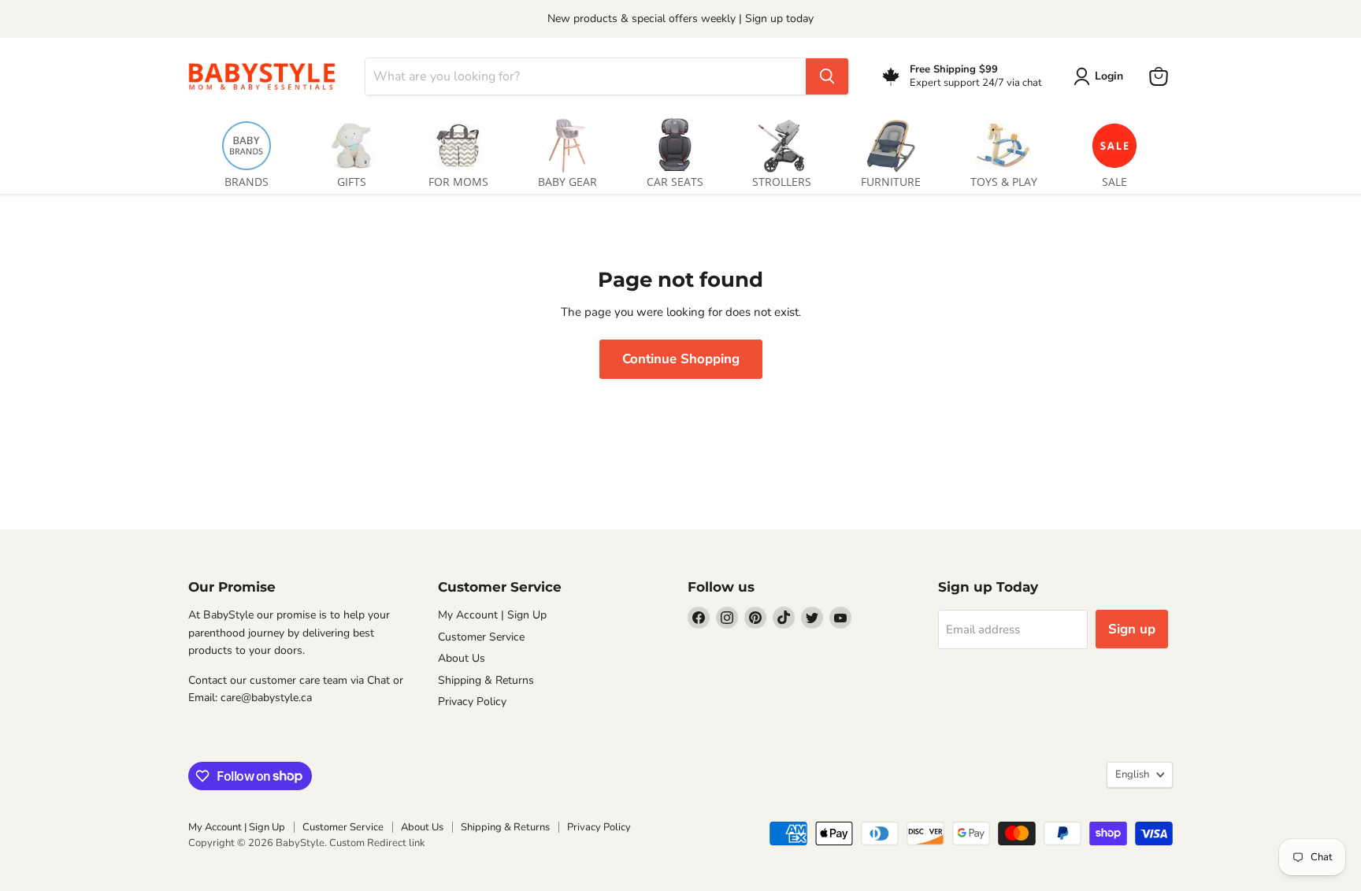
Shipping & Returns (486, 680)
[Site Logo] (267, 76)
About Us (461, 658)
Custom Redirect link (377, 843)
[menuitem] (246, 150)
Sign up (1131, 629)
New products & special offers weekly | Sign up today (680, 18)
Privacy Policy (472, 701)
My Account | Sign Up (492, 614)
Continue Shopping (681, 359)
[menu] (680, 150)
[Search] (827, 76)
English (1132, 774)
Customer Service (481, 636)
